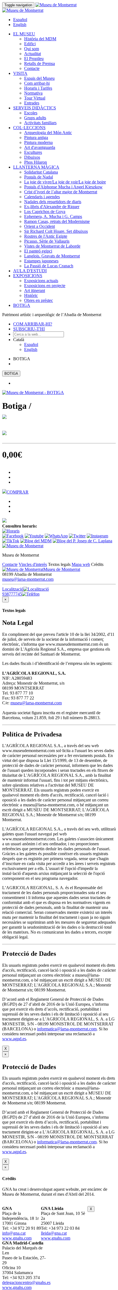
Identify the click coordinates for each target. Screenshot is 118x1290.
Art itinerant (34, 290)
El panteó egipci (38, 251)
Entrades (31, 103)
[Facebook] (13, 536)
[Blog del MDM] (36, 540)
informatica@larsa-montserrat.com (67, 1029)
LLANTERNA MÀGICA (36, 167)
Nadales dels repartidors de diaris (52, 201)
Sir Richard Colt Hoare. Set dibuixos (56, 231)
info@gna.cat (14, 1233)
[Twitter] (77, 536)
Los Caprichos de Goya (44, 211)
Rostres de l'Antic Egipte (45, 236)
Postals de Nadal (38, 177)
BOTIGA (21, 305)
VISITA (20, 73)
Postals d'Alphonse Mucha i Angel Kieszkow (63, 187)
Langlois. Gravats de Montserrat (52, 256)
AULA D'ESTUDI (30, 270)
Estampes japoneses (41, 261)
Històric (31, 295)
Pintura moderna (38, 142)
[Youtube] (34, 536)
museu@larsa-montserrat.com (28, 579)
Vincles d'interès (33, 564)
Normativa (33, 93)
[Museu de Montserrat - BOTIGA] (33, 392)
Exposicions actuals (41, 280)
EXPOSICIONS (27, 275)
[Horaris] (10, 531)
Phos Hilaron (35, 162)
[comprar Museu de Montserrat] (4, 521)
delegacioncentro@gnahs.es (26, 1282)
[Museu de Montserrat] (22, 545)
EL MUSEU (24, 34)
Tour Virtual (34, 98)
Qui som (31, 48)
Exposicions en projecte (44, 285)
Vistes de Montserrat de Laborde (52, 246)
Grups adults (35, 117)
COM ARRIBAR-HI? (32, 324)
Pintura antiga (36, 137)
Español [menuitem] (20, 19)
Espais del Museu (39, 78)
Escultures (33, 152)
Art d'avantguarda (39, 147)
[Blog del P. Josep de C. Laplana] (82, 540)
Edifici (30, 43)
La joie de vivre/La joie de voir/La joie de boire (65, 182)
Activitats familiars (40, 122)
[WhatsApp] (56, 536)
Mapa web (81, 564)
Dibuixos (32, 157)
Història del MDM (40, 38)
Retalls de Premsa (39, 63)
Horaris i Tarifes (38, 88)
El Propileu (34, 58)
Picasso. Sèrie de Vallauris (46, 241)
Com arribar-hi (37, 83)
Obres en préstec (38, 300)
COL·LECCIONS (29, 127)
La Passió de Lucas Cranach (48, 265)
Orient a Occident (39, 226)
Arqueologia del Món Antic (48, 132)
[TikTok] (10, 540)
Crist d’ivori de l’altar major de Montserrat (60, 191)
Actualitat (32, 53)
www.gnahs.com (17, 1238)
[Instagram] (97, 536)
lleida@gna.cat (54, 1233)
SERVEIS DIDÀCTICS (34, 108)
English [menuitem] (19, 24)
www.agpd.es (14, 1038)
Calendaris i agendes (42, 196)
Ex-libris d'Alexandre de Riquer (51, 206)
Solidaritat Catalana (41, 172)
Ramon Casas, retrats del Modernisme (57, 221)
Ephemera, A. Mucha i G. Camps (53, 216)
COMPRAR (18, 492)
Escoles (30, 112)
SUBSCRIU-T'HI (29, 329)
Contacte (32, 68)
